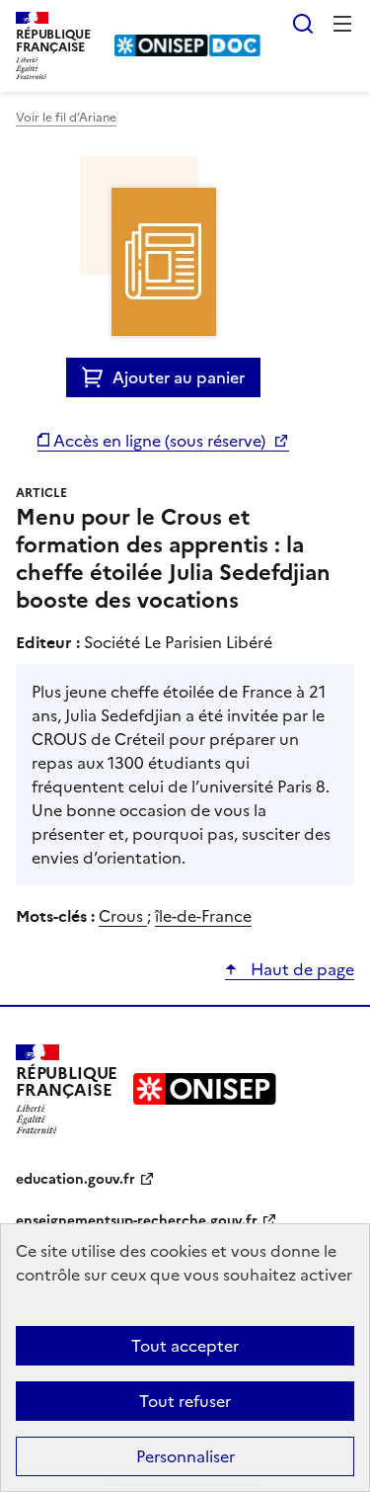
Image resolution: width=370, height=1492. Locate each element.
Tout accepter (185, 1346)
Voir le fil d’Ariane (66, 117)
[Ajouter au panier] (97, 377)
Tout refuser (185, 1401)
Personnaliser (185, 1456)
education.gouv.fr (75, 1179)
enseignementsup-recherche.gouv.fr (137, 1220)
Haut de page (300, 969)
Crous (123, 916)
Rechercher (303, 23)
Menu (342, 23)
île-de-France (203, 916)
